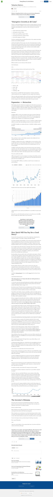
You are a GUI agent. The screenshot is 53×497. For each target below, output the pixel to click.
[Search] (41, 1)
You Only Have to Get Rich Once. (17, 472)
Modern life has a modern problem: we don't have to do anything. (20, 461)
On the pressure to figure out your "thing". (17, 467)
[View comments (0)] (14, 11)
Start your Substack (24, 493)
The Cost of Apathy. (15, 460)
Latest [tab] (14, 458)
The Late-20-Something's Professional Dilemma (20, 466)
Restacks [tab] (17, 447)
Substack (22, 495)
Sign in (50, 1)
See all (13, 478)
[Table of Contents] (0, 248)
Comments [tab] (13, 447)
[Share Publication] (43, 1)
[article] (26, 462)
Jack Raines (14, 8)
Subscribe (46, 1)
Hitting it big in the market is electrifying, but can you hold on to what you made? (22, 474)
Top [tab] (12, 458)
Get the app (30, 493)
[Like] (12, 11)
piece (30, 273)
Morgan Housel (19, 273)
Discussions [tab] (17, 458)
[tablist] (15, 448)
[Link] (10, 21)
